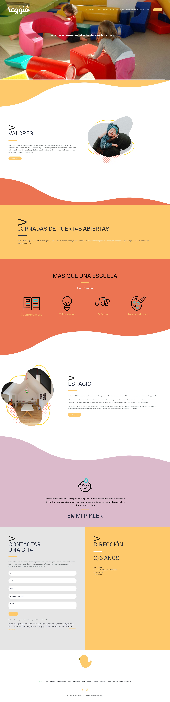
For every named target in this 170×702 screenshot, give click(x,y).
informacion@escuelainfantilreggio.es (106, 241)
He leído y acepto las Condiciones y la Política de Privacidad (29, 620)
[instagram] (87, 689)
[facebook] (83, 689)
